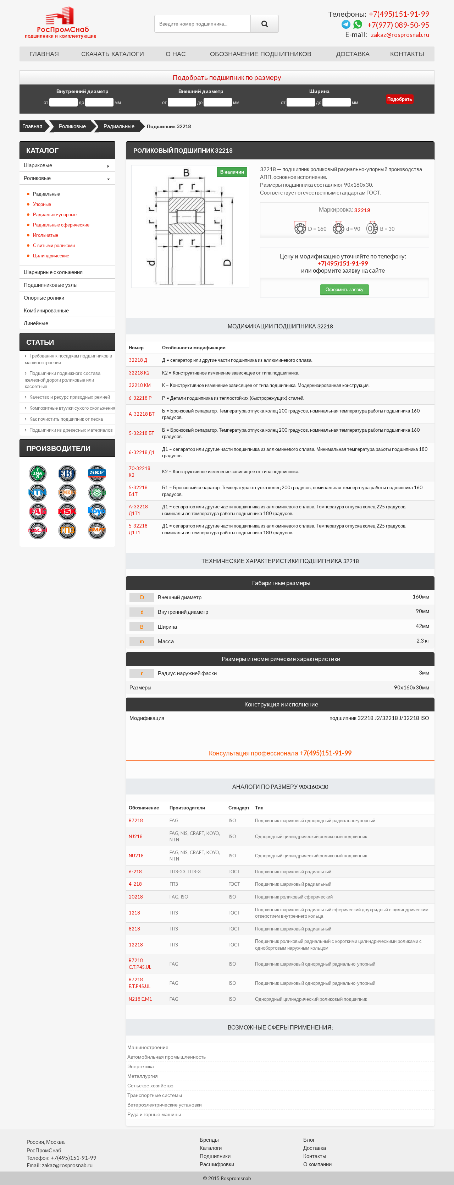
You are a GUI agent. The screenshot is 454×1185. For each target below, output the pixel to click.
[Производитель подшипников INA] (37, 473)
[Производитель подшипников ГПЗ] (67, 530)
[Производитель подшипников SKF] (97, 473)
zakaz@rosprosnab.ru (400, 34)
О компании (317, 1164)
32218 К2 (139, 373)
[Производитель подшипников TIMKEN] (67, 492)
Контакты (407, 54)
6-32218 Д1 (142, 452)
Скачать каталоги (112, 54)
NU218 (136, 855)
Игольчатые (45, 235)
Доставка (353, 54)
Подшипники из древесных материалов (71, 430)
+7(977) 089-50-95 (398, 24)
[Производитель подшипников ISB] (97, 492)
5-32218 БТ (141, 433)
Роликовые (72, 126)
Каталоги (211, 1148)
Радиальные (119, 126)
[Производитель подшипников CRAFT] (97, 530)
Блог (309, 1139)
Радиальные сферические (61, 225)
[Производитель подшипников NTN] (37, 492)
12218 (136, 945)
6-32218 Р (140, 398)
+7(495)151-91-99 (399, 13)
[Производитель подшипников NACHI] (37, 530)
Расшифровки (217, 1164)
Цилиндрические (51, 255)
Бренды (209, 1139)
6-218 (135, 871)
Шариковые (38, 165)
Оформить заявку (345, 289)
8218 (134, 929)
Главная (44, 54)
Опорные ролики (44, 297)
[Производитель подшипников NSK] (67, 511)
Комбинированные (46, 310)
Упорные (42, 204)
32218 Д (138, 360)
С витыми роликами (54, 245)
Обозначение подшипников (260, 54)
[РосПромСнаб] (61, 22)
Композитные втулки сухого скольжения (72, 408)
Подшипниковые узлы (51, 285)
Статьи (40, 342)
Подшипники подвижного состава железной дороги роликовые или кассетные (62, 379)
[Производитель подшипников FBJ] (67, 473)
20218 (136, 897)
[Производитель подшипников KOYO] (97, 511)
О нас (176, 54)
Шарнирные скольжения (53, 272)
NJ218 (136, 836)
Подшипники (215, 1156)
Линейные (36, 323)
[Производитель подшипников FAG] (37, 511)
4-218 (135, 884)
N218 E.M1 (140, 999)
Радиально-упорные (55, 214)
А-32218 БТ (142, 414)
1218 (134, 913)
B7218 (136, 820)
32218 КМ (140, 385)
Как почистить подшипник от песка (66, 419)
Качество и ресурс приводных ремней (69, 397)
